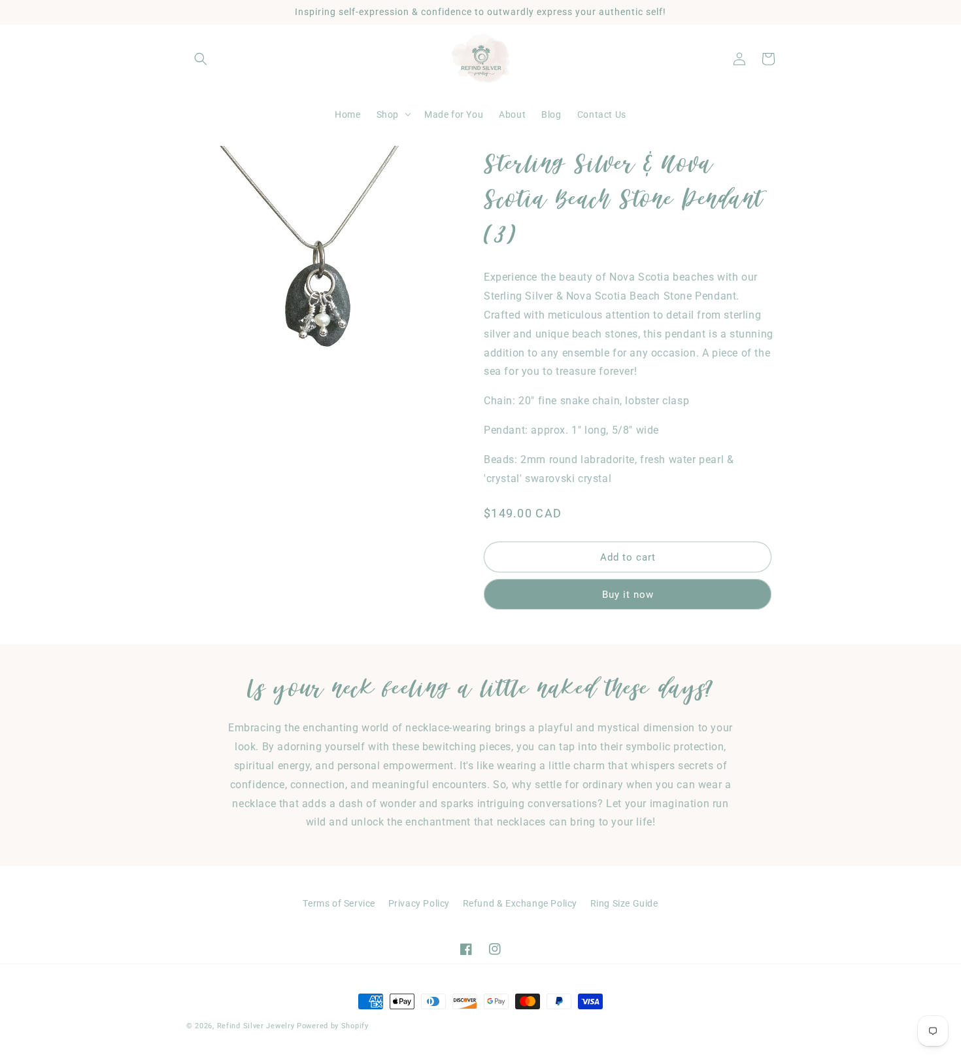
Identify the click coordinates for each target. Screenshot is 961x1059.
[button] (200, 58)
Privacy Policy (419, 903)
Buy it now (628, 594)
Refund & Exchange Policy (520, 903)
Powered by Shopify (333, 1026)
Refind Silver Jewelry (256, 1026)
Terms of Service (339, 903)
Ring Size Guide (624, 903)
